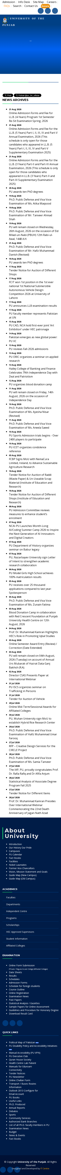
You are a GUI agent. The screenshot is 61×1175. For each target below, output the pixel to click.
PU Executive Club (18, 1056)
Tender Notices (17, 1073)
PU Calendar (15, 854)
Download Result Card (21, 1013)
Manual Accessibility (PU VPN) (24, 1052)
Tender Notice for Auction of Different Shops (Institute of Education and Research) (32, 498)
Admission (8, 2)
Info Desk (24, 2)
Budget (13, 1131)
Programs (11, 918)
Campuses (14, 851)
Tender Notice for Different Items (29, 793)
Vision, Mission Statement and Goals (28, 871)
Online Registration (19, 992)
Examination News (19, 996)
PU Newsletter (16, 1076)
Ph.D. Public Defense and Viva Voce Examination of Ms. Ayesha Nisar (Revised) (30, 412)
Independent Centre (16, 911)
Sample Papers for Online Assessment (29, 1006)
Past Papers (15, 999)
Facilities (13, 861)
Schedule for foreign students (24, 986)
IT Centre (45, 1168)
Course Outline (17, 989)
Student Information (16, 938)
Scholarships (12, 924)
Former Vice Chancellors (21, 868)
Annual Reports (17, 1107)
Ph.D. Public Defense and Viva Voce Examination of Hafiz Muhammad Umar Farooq (33, 734)
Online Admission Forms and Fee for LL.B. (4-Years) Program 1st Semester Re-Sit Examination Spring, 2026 (31, 117)
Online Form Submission (28, 967)
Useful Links (15, 1100)
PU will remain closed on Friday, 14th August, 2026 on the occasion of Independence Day (31, 396)
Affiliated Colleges (15, 945)
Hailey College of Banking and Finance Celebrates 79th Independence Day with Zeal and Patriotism (33, 372)
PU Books (14, 1097)
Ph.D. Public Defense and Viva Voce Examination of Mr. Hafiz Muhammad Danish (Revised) (31, 250)
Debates (13, 1111)
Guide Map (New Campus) (23, 875)
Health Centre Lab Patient (22, 1063)
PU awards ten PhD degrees (26, 191)
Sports (12, 1114)
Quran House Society (20, 1059)
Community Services (19, 1118)
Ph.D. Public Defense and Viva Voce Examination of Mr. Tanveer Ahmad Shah (30, 215)
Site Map (38, 2)
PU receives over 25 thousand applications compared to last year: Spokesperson (30, 589)
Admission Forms (18, 982)
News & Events (17, 1135)
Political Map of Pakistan (22, 1042)
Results (13, 975)
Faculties (10, 897)
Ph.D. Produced (17, 1104)
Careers (51, 2)
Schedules (14, 979)
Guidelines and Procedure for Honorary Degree (34, 1010)
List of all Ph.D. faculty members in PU (29, 1125)
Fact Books (15, 857)
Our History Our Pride (20, 847)
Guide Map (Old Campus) (22, 878)
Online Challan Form (19, 1080)
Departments (13, 904)
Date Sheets (15, 972)
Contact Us (31, 6)
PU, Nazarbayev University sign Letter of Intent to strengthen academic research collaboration (32, 561)
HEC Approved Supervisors (20, 931)
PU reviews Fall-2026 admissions (28, 349)
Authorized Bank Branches (23, 1121)
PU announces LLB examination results (33, 306)
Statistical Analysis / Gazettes (24, 1003)
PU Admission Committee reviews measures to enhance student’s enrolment (29, 514)
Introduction (15, 844)
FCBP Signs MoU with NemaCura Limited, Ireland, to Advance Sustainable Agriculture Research (33, 463)
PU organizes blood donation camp (30, 384)
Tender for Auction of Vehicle (27, 699)
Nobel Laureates (18, 864)
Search (17, 6)
